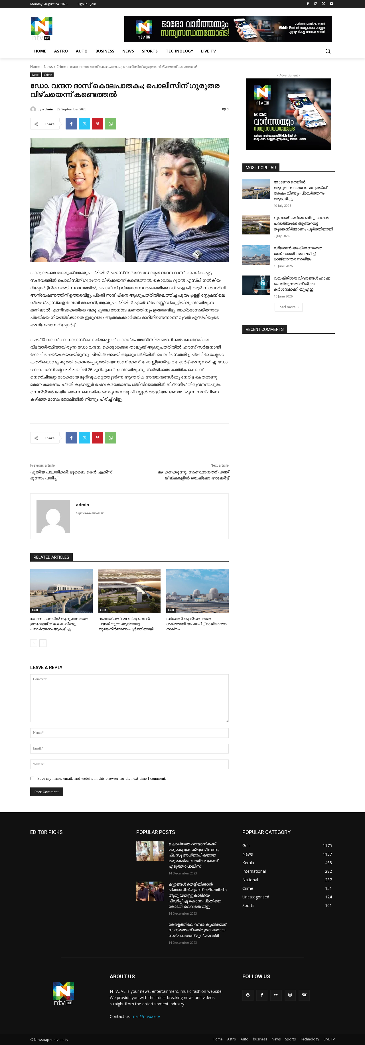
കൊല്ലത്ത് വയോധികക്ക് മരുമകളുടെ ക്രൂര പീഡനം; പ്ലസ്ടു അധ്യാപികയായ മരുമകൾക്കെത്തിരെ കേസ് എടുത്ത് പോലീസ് (194, 855)
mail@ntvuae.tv (146, 1016)
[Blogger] (248, 995)
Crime (61, 66)
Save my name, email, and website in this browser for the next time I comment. (101, 778)
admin (47, 109)
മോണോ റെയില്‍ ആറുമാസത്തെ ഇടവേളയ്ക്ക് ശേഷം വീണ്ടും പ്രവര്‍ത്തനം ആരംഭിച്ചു (59, 624)
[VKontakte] (304, 995)
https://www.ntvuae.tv (90, 513)
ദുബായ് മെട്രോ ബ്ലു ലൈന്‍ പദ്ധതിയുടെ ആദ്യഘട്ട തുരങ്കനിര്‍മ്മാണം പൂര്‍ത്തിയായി (125, 624)
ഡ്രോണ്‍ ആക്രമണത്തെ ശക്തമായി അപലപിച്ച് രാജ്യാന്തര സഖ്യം (196, 624)
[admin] (34, 109)
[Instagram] (316, 4)
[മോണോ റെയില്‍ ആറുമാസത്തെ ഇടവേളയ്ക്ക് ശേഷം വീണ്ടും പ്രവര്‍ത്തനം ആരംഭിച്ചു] (61, 591)
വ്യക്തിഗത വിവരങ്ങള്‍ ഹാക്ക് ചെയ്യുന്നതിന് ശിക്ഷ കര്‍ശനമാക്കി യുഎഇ (302, 283)
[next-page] (42, 643)
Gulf (35, 610)
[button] (328, 51)
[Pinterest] (97, 123)
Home (35, 66)
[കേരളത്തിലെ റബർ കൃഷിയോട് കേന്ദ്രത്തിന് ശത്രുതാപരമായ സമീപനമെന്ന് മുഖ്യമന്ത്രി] (150, 931)
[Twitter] (323, 4)
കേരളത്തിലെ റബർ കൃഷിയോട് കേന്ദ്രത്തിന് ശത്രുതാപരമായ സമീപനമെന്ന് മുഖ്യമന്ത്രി (197, 930)
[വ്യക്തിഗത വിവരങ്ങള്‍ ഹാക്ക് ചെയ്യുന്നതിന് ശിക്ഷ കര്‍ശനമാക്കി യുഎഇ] (256, 285)
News (48, 66)
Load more (287, 307)
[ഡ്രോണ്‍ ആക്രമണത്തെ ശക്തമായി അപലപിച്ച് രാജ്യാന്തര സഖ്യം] (197, 591)
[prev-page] (33, 643)
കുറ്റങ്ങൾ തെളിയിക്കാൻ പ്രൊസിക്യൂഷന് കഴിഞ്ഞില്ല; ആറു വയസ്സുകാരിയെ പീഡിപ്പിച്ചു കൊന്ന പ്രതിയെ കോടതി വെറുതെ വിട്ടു (198, 895)
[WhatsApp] (110, 123)
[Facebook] (308, 4)
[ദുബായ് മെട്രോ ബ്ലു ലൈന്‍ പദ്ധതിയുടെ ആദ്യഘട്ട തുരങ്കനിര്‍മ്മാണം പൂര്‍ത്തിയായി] (129, 591)
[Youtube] (331, 4)
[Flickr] (275, 995)
